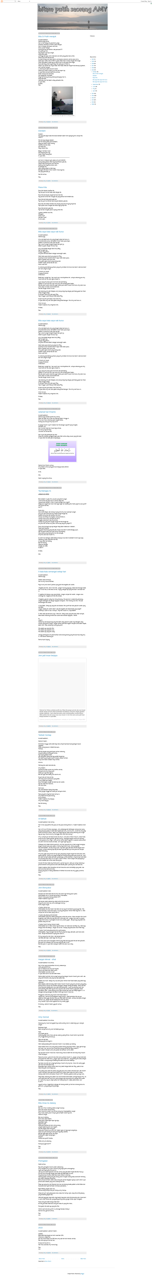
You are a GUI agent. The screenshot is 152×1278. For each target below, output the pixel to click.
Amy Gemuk (43, 1017)
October (95, 72)
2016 (93, 68)
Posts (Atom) (48, 1261)
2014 (93, 93)
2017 (93, 66)
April (94, 91)
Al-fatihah (42, 819)
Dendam (42, 131)
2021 (93, 59)
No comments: (55, 122)
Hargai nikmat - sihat (47, 959)
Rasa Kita (42, 187)
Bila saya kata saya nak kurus (51, 232)
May (94, 89)
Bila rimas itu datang (47, 1103)
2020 (93, 61)
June (94, 86)
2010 (93, 102)
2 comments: (55, 1219)
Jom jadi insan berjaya (47, 655)
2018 (93, 63)
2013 (93, 96)
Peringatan (43, 1161)
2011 (93, 100)
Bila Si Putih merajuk (47, 36)
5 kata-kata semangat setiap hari (52, 572)
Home (62, 1259)
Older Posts (83, 1259)
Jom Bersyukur (44, 888)
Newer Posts (42, 1259)
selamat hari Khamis (47, 412)
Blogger (82, 1274)
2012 (93, 98)
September (96, 84)
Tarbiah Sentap (44, 735)
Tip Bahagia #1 (44, 491)
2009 (93, 104)
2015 (40, 1228)
